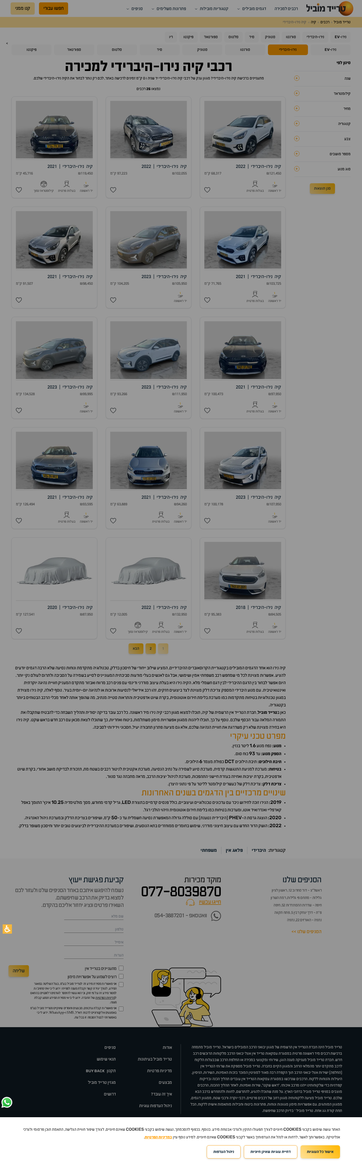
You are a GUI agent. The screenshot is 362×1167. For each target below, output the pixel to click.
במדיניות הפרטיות (158, 1137)
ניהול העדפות (223, 1152)
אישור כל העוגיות (320, 1152)
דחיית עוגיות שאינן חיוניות (270, 1152)
